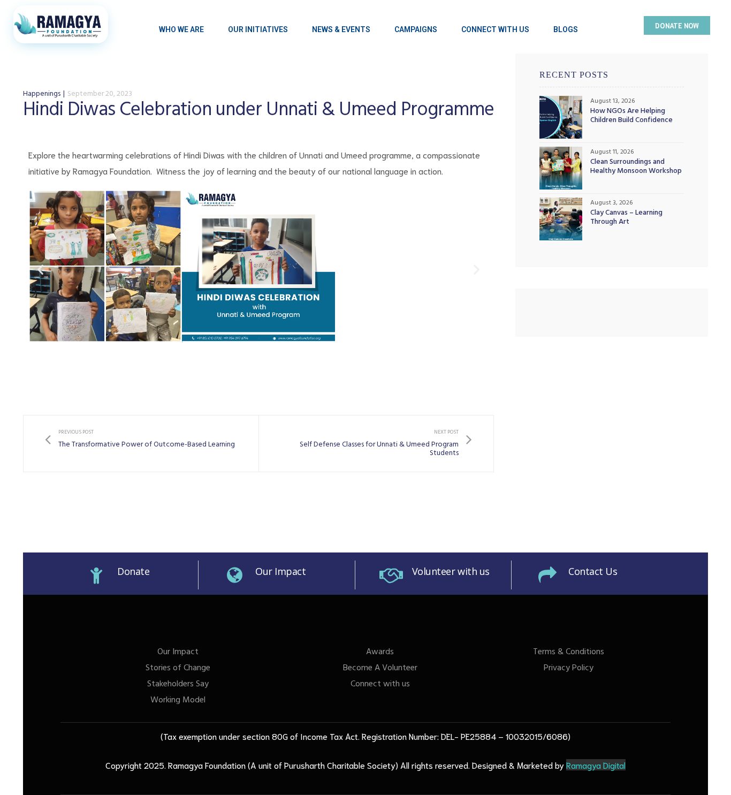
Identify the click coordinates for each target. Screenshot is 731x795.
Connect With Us (495, 29)
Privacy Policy (568, 668)
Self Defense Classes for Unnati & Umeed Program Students (376, 443)
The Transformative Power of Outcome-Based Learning (140, 443)
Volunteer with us (451, 571)
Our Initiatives (258, 29)
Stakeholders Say (178, 684)
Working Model (177, 700)
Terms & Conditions (568, 652)
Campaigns (415, 29)
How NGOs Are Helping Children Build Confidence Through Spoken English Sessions (631, 117)
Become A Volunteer (380, 668)
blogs (565, 29)
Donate (133, 571)
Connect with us (380, 684)
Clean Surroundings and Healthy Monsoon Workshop (636, 167)
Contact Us (593, 571)
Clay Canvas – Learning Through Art (626, 218)
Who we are (181, 29)
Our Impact (280, 571)
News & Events (341, 29)
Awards (380, 652)
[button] (677, 25)
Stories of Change (178, 668)
